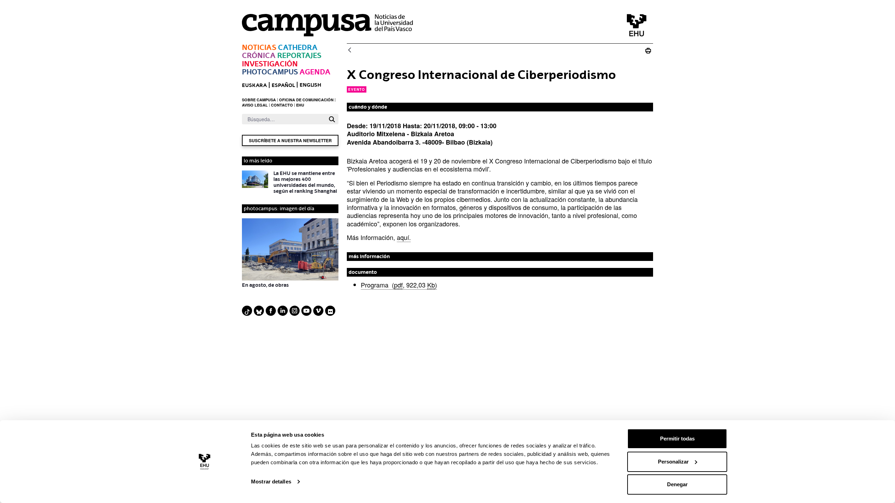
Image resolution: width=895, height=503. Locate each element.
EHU (300, 105)
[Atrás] (349, 50)
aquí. (404, 237)
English (310, 85)
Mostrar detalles (271, 481)
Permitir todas (677, 439)
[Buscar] (332, 119)
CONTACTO (282, 105)
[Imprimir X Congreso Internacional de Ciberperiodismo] (648, 50)
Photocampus (270, 71)
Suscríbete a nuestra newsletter (290, 140)
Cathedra (297, 47)
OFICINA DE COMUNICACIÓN (306, 99)
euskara (254, 85)
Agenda (315, 71)
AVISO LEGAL (255, 105)
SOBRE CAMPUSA (259, 99)
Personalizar (673, 462)
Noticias (259, 47)
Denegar (677, 484)
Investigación (270, 63)
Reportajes (299, 55)
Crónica (258, 55)
